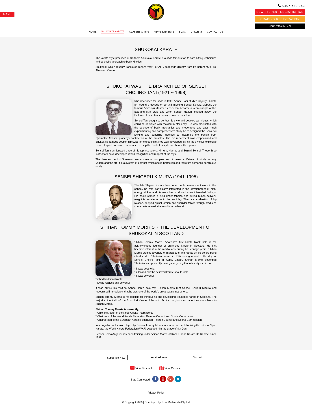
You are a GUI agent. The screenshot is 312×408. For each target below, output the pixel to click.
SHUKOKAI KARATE (112, 31)
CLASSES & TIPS (139, 31)
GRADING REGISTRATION (280, 19)
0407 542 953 (293, 6)
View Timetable (144, 368)
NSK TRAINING (280, 26)
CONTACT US (215, 31)
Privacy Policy (156, 392)
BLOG (182, 31)
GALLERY (196, 31)
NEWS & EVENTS (164, 31)
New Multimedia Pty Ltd (176, 402)
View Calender (173, 368)
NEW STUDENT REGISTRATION (280, 11)
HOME (92, 31)
